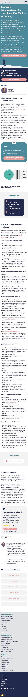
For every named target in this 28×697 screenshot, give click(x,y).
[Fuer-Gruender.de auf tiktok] (8, 688)
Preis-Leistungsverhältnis (7, 649)
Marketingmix (4, 626)
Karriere (3, 675)
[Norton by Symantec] (4, 695)
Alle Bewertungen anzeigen (10, 531)
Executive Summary (5, 620)
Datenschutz (4, 679)
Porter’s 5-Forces (19, 109)
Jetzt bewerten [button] (10, 529)
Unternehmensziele (5, 632)
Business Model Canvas (6, 637)
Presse (2, 685)
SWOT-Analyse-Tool (6, 651)
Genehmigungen (10, 319)
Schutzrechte (4, 666)
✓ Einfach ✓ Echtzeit (14, 209)
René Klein (10, 90)
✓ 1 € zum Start (14, 205)
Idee (2, 624)
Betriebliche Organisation (7, 616)
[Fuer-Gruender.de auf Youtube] (5, 688)
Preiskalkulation (4, 647)
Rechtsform (4, 628)
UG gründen (4, 668)
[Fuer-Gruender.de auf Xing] (2, 688)
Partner (3, 681)
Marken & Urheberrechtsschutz (11, 331)
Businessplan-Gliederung (7, 618)
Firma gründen (4, 660)
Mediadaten (4, 683)
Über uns (3, 673)
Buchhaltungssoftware (6, 656)
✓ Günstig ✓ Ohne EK (15, 201)
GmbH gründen (4, 664)
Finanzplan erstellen (5, 643)
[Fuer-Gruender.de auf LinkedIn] (14, 688)
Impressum (3, 677)
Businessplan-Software (6, 639)
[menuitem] (14, 616)
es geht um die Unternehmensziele (15, 504)
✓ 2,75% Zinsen (14, 212)
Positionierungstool (5, 645)
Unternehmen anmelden (7, 670)
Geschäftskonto (5, 662)
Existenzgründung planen (7, 658)
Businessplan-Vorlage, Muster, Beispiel (9, 641)
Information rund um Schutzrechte (12, 326)
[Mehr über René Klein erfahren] (4, 90)
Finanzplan (3, 622)
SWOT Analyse (4, 630)
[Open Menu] (25, 2)
